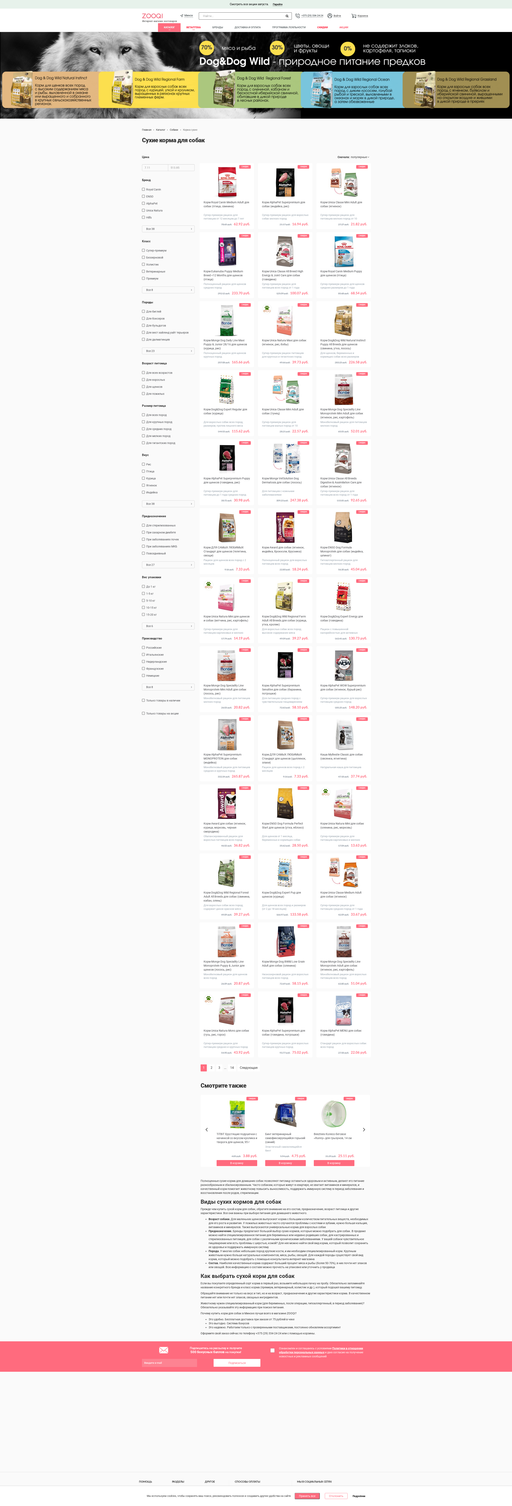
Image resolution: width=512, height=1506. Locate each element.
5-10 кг (150, 600)
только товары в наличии (163, 700)
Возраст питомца (154, 363)
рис (148, 464)
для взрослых (155, 379)
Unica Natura (154, 210)
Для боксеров (155, 318)
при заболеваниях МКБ (161, 546)
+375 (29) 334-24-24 (312, 15)
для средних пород (158, 429)
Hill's (149, 217)
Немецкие (152, 675)
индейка (152, 492)
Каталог (169, 27)
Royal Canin (153, 189)
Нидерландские (156, 661)
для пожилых (155, 393)
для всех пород (156, 415)
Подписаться (237, 1363)
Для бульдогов (156, 325)
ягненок (151, 485)
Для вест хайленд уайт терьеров (167, 332)
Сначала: (344, 157)
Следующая (249, 1068)
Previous (209, 1136)
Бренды (217, 27)
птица (150, 471)
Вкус (145, 455)
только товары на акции (162, 713)
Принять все (307, 1496)
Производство (152, 638)
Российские (154, 647)
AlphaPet (152, 203)
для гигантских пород (160, 443)
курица (151, 478)
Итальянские (155, 654)
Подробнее (359, 1496)
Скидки (322, 27)
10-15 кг (151, 607)
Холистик (152, 264)
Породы (147, 302)
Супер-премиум (156, 250)
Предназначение (154, 516)
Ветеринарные (155, 271)
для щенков (154, 386)
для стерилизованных (161, 525)
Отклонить (336, 1496)
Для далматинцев (158, 339)
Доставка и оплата (248, 27)
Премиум (152, 278)
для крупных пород (159, 422)
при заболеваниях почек (162, 539)
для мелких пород (158, 436)
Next (364, 1134)
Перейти (277, 4)
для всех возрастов (159, 372)
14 (232, 1068)
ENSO (149, 196)
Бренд (146, 180)
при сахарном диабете (161, 532)
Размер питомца (154, 406)
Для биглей (153, 311)
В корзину (226, 230)
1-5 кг (150, 593)
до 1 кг (151, 586)
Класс (146, 241)
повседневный (156, 553)
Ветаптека (193, 27)
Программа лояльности (289, 27)
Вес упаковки (151, 577)
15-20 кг (151, 614)
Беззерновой (154, 257)
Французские (155, 668)
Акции (343, 27)
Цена (145, 157)
